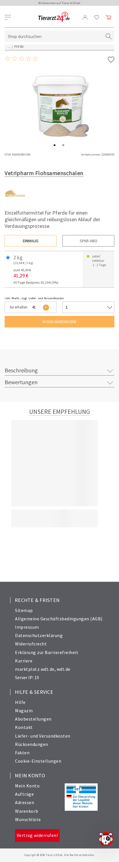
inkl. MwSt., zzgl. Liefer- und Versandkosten (34, 298)
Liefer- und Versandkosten (42, 736)
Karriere (23, 661)
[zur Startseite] (54, 17)
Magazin (24, 710)
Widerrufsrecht (31, 644)
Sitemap (24, 610)
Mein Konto (27, 786)
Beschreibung (21, 370)
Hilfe (20, 702)
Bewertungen (21, 382)
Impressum (27, 627)
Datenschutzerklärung (39, 635)
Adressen (24, 802)
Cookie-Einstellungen (38, 761)
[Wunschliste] (96, 17)
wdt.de (63, 669)
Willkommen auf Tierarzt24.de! (59, 3)
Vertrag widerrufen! (37, 835)
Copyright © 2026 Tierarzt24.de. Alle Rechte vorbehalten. (59, 855)
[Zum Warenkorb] (108, 17)
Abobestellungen (33, 719)
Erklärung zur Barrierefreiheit (46, 652)
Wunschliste (28, 819)
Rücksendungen (31, 744)
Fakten (22, 752)
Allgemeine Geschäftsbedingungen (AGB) (59, 619)
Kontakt (24, 727)
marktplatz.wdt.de (35, 669)
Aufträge (24, 794)
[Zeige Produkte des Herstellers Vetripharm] (15, 202)
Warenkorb (26, 811)
